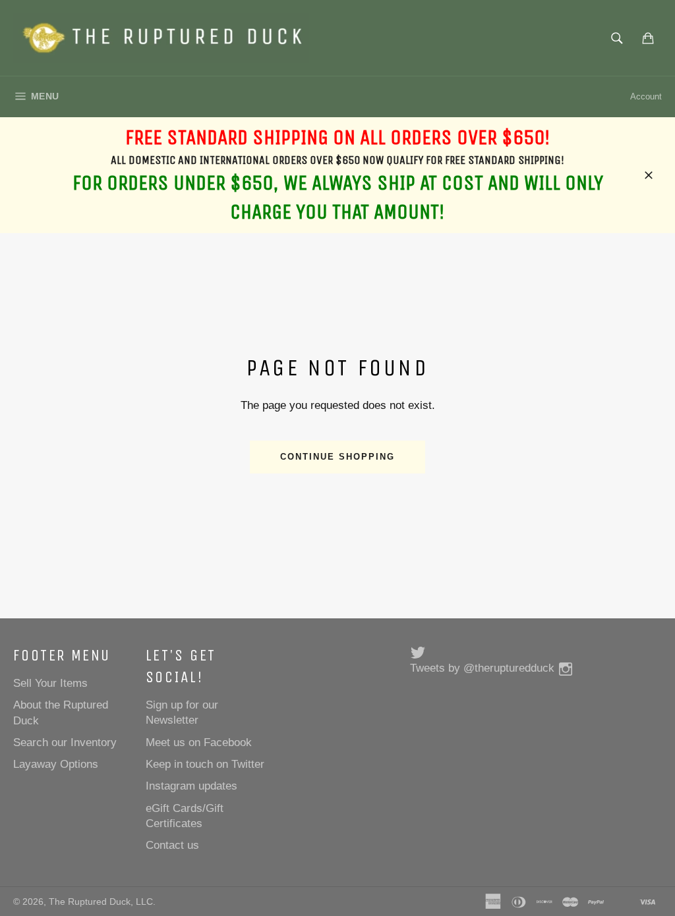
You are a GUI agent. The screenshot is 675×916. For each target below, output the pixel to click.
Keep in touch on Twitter (205, 764)
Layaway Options (55, 764)
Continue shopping (337, 457)
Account (646, 96)
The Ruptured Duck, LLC (101, 902)
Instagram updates (191, 786)
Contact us (172, 845)
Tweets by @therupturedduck (482, 668)
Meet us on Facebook (199, 742)
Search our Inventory (65, 742)
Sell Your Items (50, 683)
